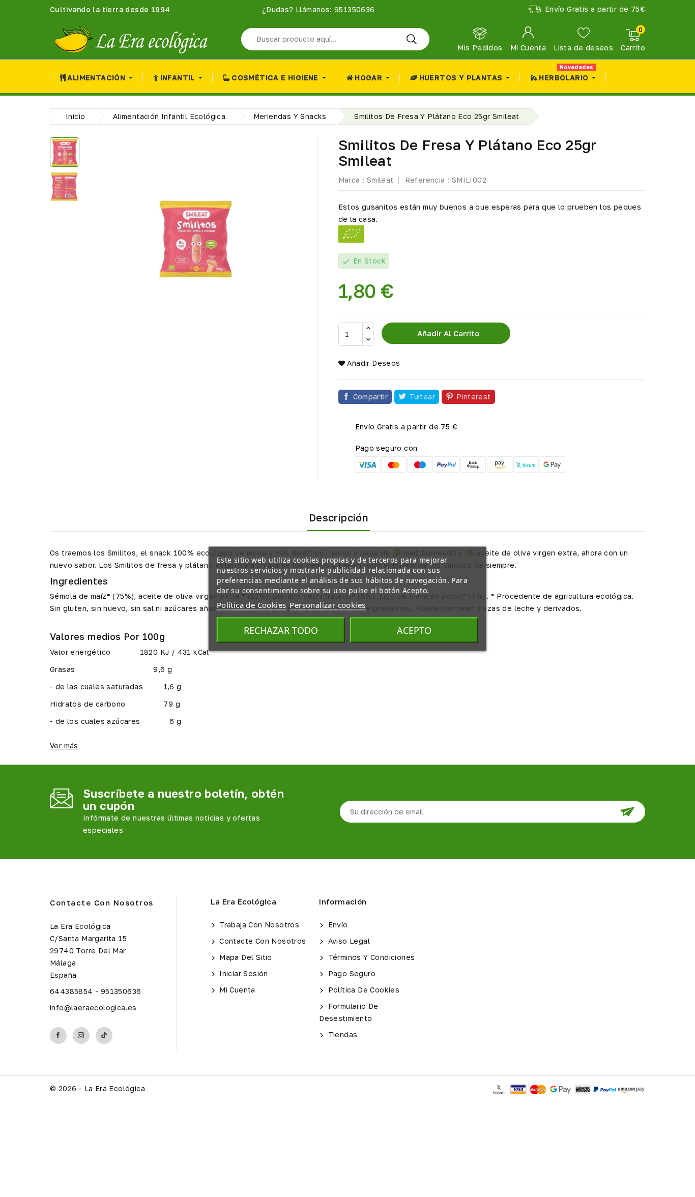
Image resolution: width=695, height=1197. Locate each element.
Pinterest (473, 396)
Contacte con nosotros (102, 902)
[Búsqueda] (411, 39)
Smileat (380, 180)
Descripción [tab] (338, 517)
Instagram (81, 1035)
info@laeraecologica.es (93, 1007)
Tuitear (422, 396)
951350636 (353, 9)
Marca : (351, 180)
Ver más (64, 745)
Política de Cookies (362, 989)
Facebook (58, 1035)
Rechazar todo (281, 630)
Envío (336, 924)
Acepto (414, 630)
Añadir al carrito (447, 333)
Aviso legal (348, 941)
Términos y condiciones (370, 957)
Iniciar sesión (242, 973)
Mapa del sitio (244, 957)
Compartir (370, 396)
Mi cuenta (236, 989)
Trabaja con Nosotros (258, 924)
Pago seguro (350, 973)
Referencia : (427, 180)
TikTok (104, 1035)
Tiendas (341, 1034)
